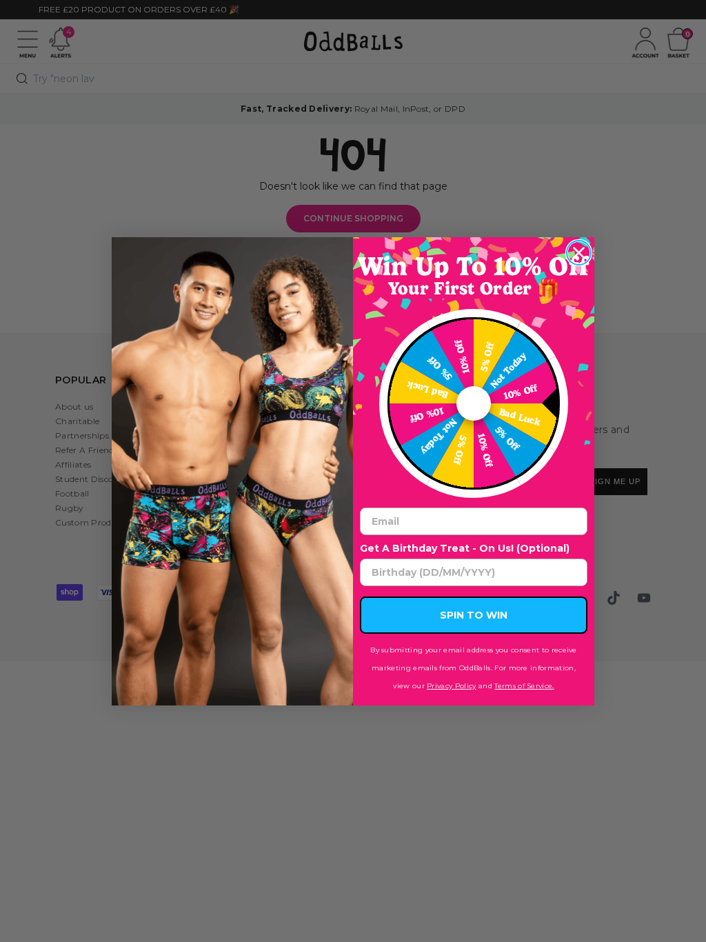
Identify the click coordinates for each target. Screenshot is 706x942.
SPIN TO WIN (473, 615)
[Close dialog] (579, 253)
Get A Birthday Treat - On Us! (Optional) (464, 548)
